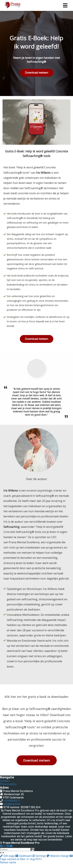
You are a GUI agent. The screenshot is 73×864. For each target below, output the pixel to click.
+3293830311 (11, 800)
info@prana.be (11, 804)
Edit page (9, 856)
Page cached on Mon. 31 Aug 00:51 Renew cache (21, 861)
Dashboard (25, 856)
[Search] (32, 849)
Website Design (59, 856)
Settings (41, 856)
